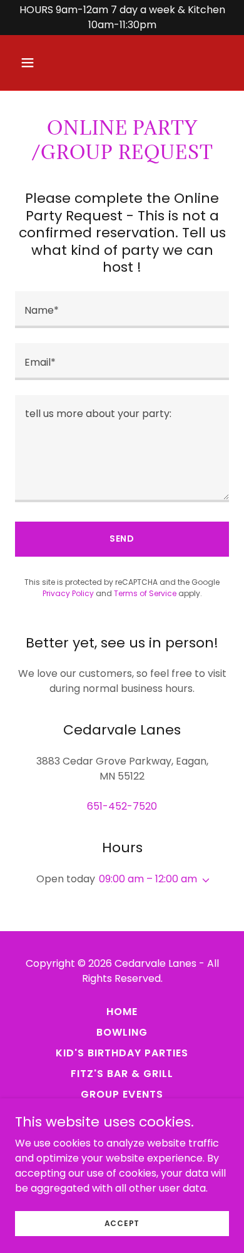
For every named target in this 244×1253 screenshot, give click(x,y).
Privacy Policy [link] (68, 593)
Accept (122, 1222)
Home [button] (122, 1011)
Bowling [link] (122, 1032)
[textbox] (122, 309)
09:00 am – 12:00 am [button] (148, 879)
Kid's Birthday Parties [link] (122, 1053)
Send (122, 538)
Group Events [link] (122, 1094)
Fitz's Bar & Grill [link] (122, 1073)
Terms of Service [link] (145, 593)
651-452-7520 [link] (122, 806)
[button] (31, 62)
